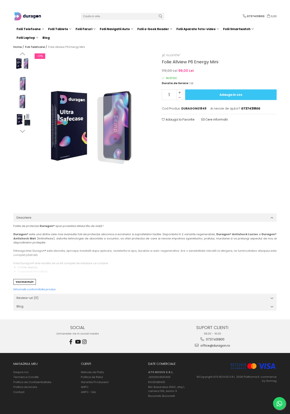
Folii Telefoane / (36, 47)
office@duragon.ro (215, 345)
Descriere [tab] (24, 217)
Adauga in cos (231, 95)
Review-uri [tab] (28, 298)
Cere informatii (216, 119)
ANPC (85, 387)
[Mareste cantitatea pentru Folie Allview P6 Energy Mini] (179, 92)
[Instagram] (84, 342)
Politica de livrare (25, 387)
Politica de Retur (92, 377)
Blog (46, 38)
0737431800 (214, 339)
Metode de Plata (92, 372)
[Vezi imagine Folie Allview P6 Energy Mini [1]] (22, 83)
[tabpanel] (92, 126)
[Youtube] (77, 342)
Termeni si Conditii (26, 377)
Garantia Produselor (95, 382)
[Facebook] (70, 342)
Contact (18, 392)
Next (22, 131)
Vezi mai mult (25, 281)
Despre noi (20, 372)
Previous (22, 54)
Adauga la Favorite (179, 119)
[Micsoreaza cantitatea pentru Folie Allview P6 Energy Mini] (179, 97)
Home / (18, 47)
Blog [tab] (20, 306)
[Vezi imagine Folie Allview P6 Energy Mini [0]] (22, 64)
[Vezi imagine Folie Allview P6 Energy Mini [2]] (22, 101)
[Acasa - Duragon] (34, 16)
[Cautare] (160, 16)
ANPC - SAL (88, 392)
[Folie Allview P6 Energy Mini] (92, 126)
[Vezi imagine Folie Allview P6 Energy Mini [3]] (22, 119)
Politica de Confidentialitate (32, 382)
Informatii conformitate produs (34, 289)
